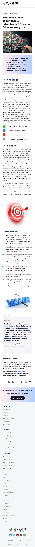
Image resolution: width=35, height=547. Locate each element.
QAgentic (5, 412)
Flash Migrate (6, 421)
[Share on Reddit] (26, 382)
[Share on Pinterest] (17, 382)
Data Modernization (8, 439)
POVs (4, 483)
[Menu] (29, 3)
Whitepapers (6, 480)
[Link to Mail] (24, 535)
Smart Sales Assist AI (8, 418)
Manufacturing (7, 468)
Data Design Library (8, 492)
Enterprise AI (6, 409)
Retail (4, 456)
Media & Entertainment (9, 462)
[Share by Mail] (30, 382)
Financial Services (8, 465)
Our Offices (6, 522)
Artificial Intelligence (8, 436)
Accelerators (6, 424)
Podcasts (5, 489)
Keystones (21, 371)
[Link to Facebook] (21, 535)
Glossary (5, 495)
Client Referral (7, 519)
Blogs (4, 477)
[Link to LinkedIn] (10, 535)
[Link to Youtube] (17, 535)
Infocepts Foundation (9, 516)
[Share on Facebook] (5, 382)
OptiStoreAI (6, 415)
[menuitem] (7, 538)
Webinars (5, 486)
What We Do (6, 504)
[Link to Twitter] (14, 535)
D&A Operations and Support (11, 445)
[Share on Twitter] (9, 382)
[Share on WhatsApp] (13, 382)
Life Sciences (6, 459)
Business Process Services (10, 448)
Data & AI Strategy (8, 433)
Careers (5, 509)
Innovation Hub (7, 513)
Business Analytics (8, 442)
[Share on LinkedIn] (21, 382)
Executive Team (7, 506)
